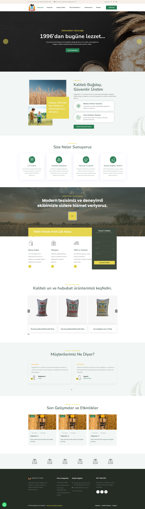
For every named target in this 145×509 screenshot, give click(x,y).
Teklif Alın (111, 7)
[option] (30, 313)
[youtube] (116, 2)
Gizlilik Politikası (106, 505)
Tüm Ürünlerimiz (74, 7)
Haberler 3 (95, 436)
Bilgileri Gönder (104, 262)
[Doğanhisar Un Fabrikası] (32, 7)
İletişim (98, 7)
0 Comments (42, 433)
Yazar (34, 433)
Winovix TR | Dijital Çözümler (54, 505)
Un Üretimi (32, 166)
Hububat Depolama (59, 166)
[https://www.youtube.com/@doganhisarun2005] (106, 491)
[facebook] (111, 2)
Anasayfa (40, 7)
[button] (71, 389)
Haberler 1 (34, 436)
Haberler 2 (65, 436)
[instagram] (113, 2)
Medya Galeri (61, 7)
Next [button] (116, 311)
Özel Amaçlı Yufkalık (62, 482)
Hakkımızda (88, 7)
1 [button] (27, 334)
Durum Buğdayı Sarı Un (63, 485)
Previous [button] (29, 311)
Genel (32, 416)
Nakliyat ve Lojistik (86, 166)
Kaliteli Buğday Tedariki (113, 166)
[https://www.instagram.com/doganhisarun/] (102, 491)
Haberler (50, 7)
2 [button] (28, 334)
